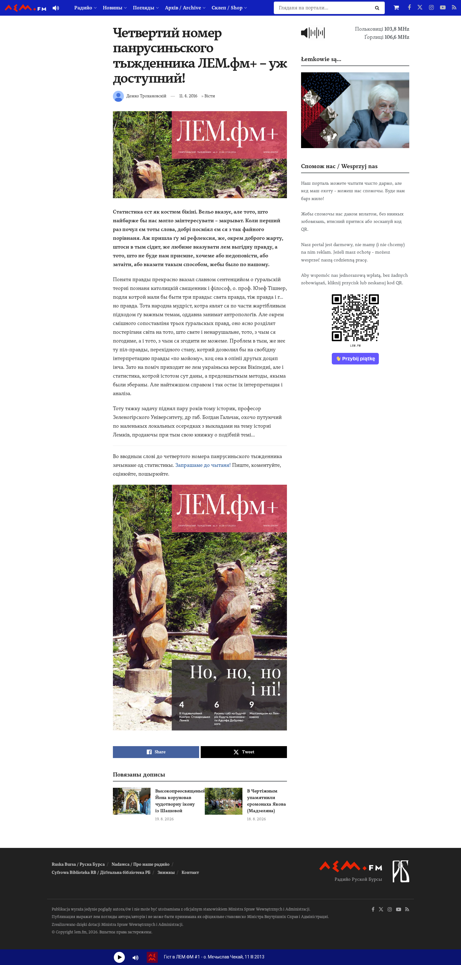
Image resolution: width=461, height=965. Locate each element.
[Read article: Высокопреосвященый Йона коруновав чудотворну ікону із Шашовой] (132, 801)
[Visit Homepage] (25, 8)
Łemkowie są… (321, 59)
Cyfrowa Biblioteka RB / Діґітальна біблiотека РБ (101, 872)
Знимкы (166, 872)
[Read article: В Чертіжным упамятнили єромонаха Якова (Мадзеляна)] (223, 801)
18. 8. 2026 (256, 819)
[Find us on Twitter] (420, 8)
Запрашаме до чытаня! (203, 465)
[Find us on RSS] (454, 8)
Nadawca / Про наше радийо (141, 864)
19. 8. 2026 (164, 819)
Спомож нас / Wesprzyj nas (339, 166)
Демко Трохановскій (146, 96)
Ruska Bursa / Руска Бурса (78, 864)
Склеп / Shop (227, 8)
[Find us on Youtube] (443, 8)
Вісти (209, 96)
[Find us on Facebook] (409, 8)
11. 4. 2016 (188, 96)
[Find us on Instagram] (431, 8)
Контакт (190, 872)
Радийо (83, 8)
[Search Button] (378, 8)
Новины (112, 8)
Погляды (143, 8)
